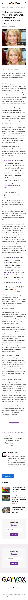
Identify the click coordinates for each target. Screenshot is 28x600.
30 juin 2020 (17, 292)
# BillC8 (16, 258)
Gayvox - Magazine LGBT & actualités (15, 594)
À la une (5, 482)
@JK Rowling (8, 160)
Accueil (3, 7)
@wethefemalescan (10, 275)
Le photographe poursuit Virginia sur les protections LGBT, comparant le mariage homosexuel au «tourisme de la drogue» (7, 440)
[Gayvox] (14, 2)
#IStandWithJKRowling (11, 185)
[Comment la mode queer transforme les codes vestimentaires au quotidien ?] (6, 510)
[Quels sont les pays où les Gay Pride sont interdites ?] (6, 490)
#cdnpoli (19, 282)
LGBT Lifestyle (9, 7)
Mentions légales (6, 596)
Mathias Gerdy (13, 452)
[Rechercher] (25, 3)
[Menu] (3, 3)
